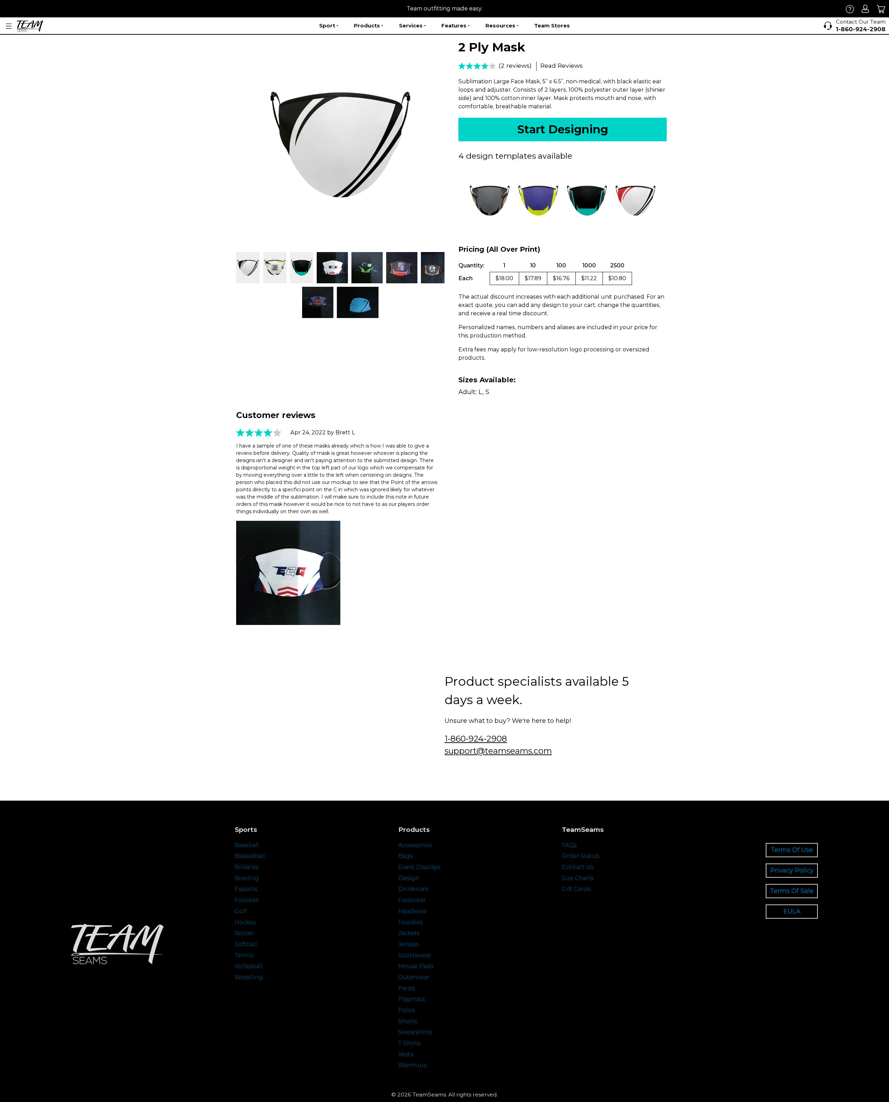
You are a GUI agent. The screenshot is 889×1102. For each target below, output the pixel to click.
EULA (791, 911)
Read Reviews (561, 65)
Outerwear (413, 977)
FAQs (569, 845)
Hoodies (410, 922)
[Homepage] (30, 26)
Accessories (415, 845)
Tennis (244, 955)
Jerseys (408, 944)
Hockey (245, 922)
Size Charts (577, 878)
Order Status (580, 856)
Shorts (407, 1021)
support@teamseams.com (498, 751)
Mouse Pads (415, 966)
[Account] (865, 9)
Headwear (412, 911)
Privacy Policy (792, 870)
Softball (246, 944)
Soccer (244, 933)
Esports (246, 889)
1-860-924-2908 (475, 739)
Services (411, 25)
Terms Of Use (792, 849)
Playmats (411, 999)
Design (408, 878)
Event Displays (419, 867)
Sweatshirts (415, 1032)
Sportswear (414, 955)
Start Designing (562, 129)
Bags (405, 856)
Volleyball (249, 966)
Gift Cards (576, 889)
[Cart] (881, 9)
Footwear (412, 900)
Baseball (247, 845)
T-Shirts (409, 1043)
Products (367, 25)
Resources (500, 25)
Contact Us (577, 867)
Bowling (247, 878)
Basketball (250, 856)
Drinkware (413, 889)
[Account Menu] (8, 26)
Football (247, 900)
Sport (327, 25)
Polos (406, 1010)
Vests (405, 1054)
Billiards (246, 867)
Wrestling (249, 977)
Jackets (408, 933)
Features (453, 25)
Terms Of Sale (792, 890)
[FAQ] (850, 9)
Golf (241, 911)
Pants (406, 988)
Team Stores (552, 25)
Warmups (412, 1065)
